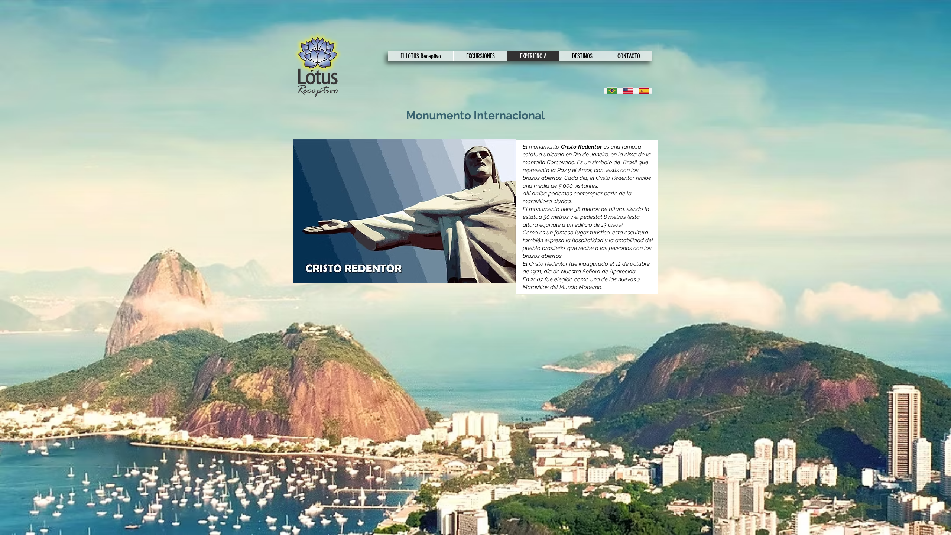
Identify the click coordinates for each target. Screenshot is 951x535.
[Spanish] (644, 90)
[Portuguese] (612, 90)
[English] (628, 90)
